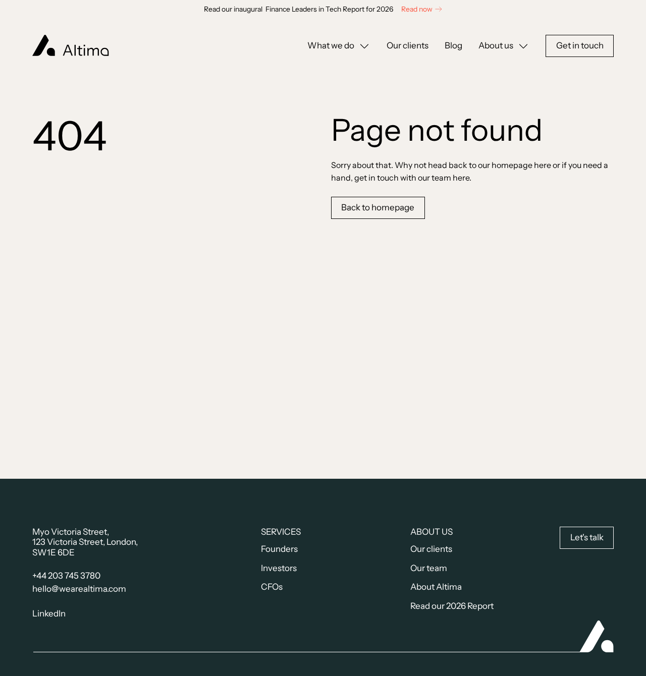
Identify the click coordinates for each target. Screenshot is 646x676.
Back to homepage (377, 207)
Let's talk (587, 537)
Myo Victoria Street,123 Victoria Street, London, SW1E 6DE (85, 542)
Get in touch (580, 45)
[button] (339, 46)
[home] (70, 46)
